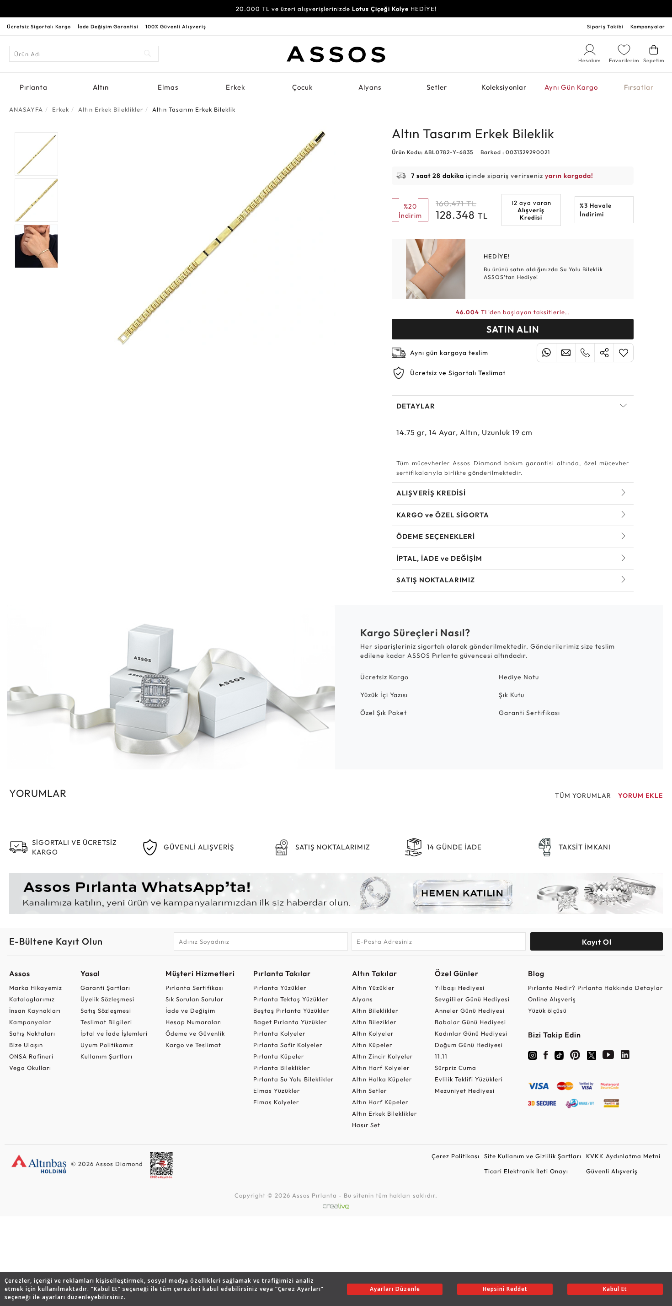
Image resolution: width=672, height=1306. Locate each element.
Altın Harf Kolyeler (381, 1067)
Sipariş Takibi (605, 26)
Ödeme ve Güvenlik (195, 1033)
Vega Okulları (30, 1067)
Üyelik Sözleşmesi (107, 999)
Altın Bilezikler (374, 1022)
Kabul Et (615, 1289)
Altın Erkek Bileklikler (384, 1113)
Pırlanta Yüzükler (279, 987)
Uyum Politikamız (106, 1044)
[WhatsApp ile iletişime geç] (546, 353)
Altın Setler (369, 1090)
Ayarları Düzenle (395, 1289)
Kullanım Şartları (106, 1056)
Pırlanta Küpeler (278, 1056)
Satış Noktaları (32, 1033)
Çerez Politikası (456, 1156)
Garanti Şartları (105, 987)
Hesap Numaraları (193, 1022)
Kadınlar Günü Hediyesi (471, 1033)
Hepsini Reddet (505, 1289)
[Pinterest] (575, 1056)
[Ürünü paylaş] (604, 353)
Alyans (369, 87)
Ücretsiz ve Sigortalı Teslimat (458, 373)
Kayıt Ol (597, 941)
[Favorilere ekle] (623, 353)
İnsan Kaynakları (35, 1010)
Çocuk (302, 87)
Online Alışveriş (552, 999)
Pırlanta (34, 87)
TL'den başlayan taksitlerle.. (513, 312)
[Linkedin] (625, 1056)
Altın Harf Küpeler (380, 1102)
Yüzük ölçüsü (547, 1010)
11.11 (441, 1056)
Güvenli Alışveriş (612, 1171)
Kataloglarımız (32, 999)
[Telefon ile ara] (585, 353)
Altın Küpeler (372, 1044)
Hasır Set (366, 1125)
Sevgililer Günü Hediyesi (472, 999)
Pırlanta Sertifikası (194, 987)
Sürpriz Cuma (455, 1067)
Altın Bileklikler (375, 1010)
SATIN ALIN (512, 329)
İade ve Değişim (190, 1010)
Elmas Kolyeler (276, 1102)
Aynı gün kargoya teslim (449, 353)
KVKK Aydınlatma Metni (623, 1156)
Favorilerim (624, 60)
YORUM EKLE (640, 795)
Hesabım (589, 60)
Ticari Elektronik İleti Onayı (526, 1171)
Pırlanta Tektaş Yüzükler (290, 999)
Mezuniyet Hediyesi (465, 1090)
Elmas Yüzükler (276, 1090)
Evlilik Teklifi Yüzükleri (469, 1079)
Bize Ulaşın (26, 1044)
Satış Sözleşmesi (105, 1010)
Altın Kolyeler (373, 1033)
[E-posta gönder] (565, 353)
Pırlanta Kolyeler (279, 1033)
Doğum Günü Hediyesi (469, 1044)
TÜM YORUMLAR (583, 795)
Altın (101, 87)
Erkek (235, 87)
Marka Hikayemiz (35, 987)
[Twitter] (591, 1054)
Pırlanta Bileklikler (281, 1067)
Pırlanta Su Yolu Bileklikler (293, 1079)
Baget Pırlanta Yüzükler (290, 1022)
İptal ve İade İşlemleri (114, 1033)
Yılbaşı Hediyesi (460, 987)
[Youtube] (608, 1056)
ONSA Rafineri (31, 1056)
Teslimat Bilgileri (106, 1022)
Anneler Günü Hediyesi (470, 1010)
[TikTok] (559, 1054)
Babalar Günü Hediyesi (470, 1022)
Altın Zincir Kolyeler (382, 1056)
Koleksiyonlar (504, 87)
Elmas (168, 87)
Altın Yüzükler (373, 987)
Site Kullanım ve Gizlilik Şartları (532, 1156)
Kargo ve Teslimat (193, 1044)
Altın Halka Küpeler (382, 1079)
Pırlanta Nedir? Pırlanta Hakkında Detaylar (595, 987)
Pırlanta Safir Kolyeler (287, 1044)
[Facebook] (546, 1056)
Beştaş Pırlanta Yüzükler (291, 1010)
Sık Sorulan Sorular (194, 999)
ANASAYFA (26, 109)
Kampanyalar (647, 26)
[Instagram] (532, 1054)
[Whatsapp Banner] (336, 893)
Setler (437, 87)
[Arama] (148, 54)
